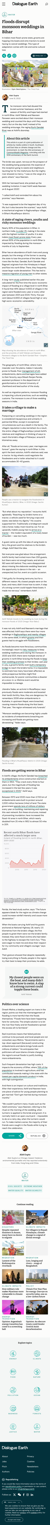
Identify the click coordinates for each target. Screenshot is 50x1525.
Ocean (37, 1395)
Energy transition (8, 1318)
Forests (37, 1414)
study (16, 279)
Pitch (4, 1466)
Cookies (30, 1461)
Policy (30, 1286)
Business (13, 1414)
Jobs (4, 1461)
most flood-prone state (19, 237)
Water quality (15, 1191)
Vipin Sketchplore (18, 89)
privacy (23, 1512)
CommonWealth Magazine (17, 152)
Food (13, 1377)
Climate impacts (35, 1227)
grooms (30, 637)
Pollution (13, 1395)
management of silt (31, 371)
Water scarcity (33, 1191)
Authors (5, 1471)
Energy (13, 1359)
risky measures (30, 649)
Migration (8, 1258)
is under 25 (21, 231)
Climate (37, 1359)
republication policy (13, 1486)
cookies (34, 1512)
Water (37, 1432)
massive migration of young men (17, 273)
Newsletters (32, 1466)
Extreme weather (33, 1186)
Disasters (8, 1227)
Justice (13, 1432)
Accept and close (14, 1520)
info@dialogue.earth (26, 1489)
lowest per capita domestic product (19, 1076)
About (5, 1456)
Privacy (30, 1456)
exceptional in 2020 (11, 791)
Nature (37, 1377)
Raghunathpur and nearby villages (30, 634)
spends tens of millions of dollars (29, 806)
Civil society (15, 1186)
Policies (30, 1471)
